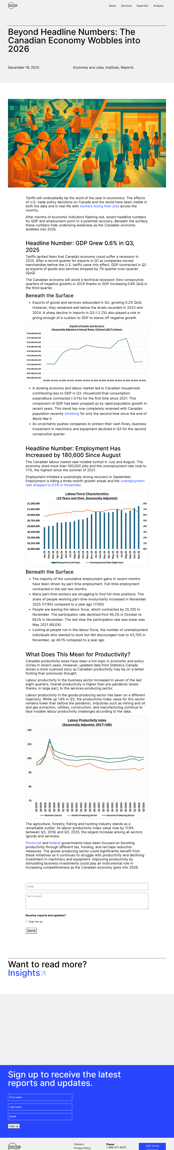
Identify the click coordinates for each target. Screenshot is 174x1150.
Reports (127, 67)
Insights (24, 973)
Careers (79, 1144)
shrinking (72, 414)
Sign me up (35, 921)
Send (31, 931)
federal (54, 843)
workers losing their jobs (99, 206)
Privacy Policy (82, 1148)
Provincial (33, 843)
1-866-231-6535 (116, 1147)
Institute (112, 67)
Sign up (14, 1126)
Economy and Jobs (88, 67)
